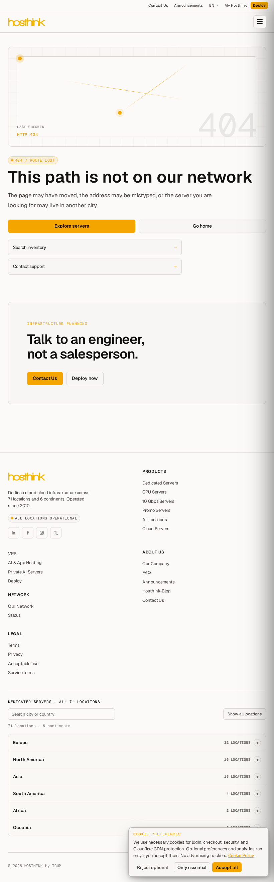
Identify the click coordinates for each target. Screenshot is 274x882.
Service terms (21, 672)
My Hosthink (236, 5)
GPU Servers (154, 492)
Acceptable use (23, 663)
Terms (14, 645)
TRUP (56, 865)
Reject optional (152, 867)
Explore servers (71, 226)
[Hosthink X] (55, 532)
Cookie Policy (241, 855)
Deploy (259, 5)
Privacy (15, 654)
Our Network (21, 606)
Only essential (192, 867)
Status (14, 615)
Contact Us (158, 5)
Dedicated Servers (160, 483)
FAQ (146, 572)
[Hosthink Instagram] (41, 532)
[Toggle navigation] (259, 21)
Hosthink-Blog (156, 591)
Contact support (95, 266)
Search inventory (95, 247)
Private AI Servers (25, 572)
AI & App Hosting (25, 562)
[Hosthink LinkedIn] (13, 532)
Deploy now (85, 378)
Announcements (188, 5)
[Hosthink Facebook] (27, 532)
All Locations (154, 519)
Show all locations (245, 714)
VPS (12, 553)
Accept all (227, 867)
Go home (202, 226)
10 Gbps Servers (158, 501)
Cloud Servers (155, 528)
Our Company (155, 563)
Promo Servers (156, 510)
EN (211, 5)
